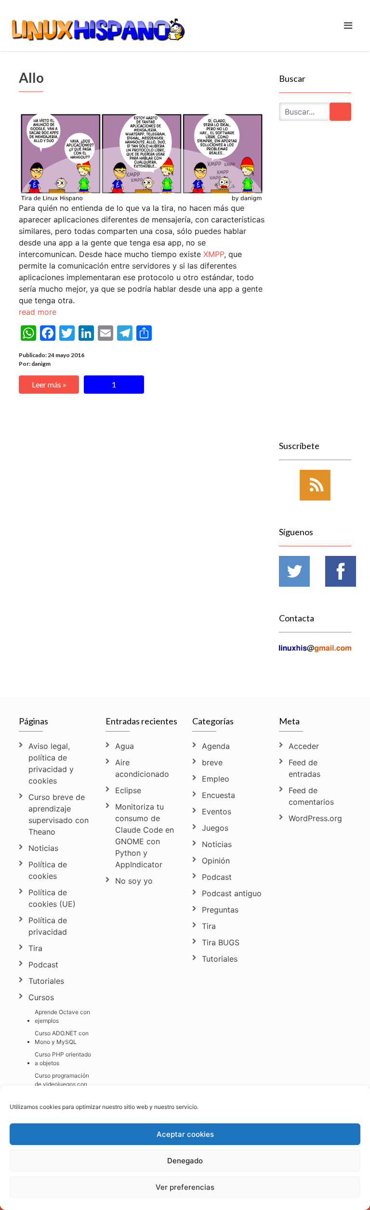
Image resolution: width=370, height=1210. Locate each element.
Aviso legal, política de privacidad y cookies (51, 763)
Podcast (43, 964)
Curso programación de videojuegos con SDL (62, 1084)
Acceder (304, 746)
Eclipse (128, 790)
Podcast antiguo (232, 893)
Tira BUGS (220, 942)
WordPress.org (315, 818)
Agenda (216, 746)
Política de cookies (47, 870)
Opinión (216, 860)
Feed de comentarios (311, 796)
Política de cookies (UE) (52, 898)
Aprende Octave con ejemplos (62, 1016)
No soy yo (134, 881)
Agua (124, 746)
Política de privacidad (47, 926)
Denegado (185, 1160)
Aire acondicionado (142, 768)
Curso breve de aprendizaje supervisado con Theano (58, 814)
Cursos (41, 997)
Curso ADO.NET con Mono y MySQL (62, 1037)
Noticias (43, 848)
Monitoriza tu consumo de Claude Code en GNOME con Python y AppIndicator (144, 835)
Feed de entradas (304, 768)
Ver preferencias (185, 1187)
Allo (31, 77)
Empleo (215, 779)
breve (212, 762)
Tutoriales (46, 981)
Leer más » (49, 384)
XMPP (213, 254)
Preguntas (220, 909)
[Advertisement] (315, 291)
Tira (35, 948)
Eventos (216, 811)
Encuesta (218, 795)
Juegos (215, 828)
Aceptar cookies (185, 1134)
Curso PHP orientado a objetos (63, 1059)
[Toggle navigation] (348, 25)
